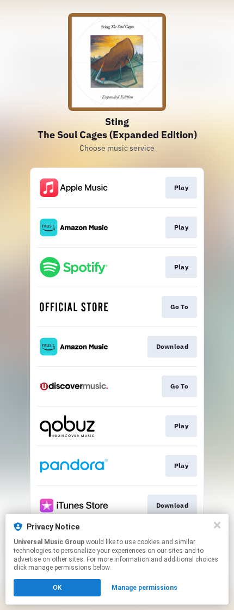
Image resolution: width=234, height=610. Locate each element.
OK (57, 587)
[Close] (217, 525)
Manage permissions (144, 587)
